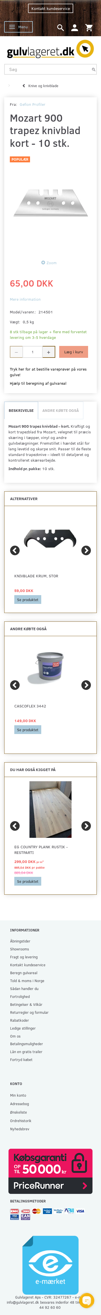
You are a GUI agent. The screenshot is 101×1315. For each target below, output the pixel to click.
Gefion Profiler (32, 104)
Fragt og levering (24, 956)
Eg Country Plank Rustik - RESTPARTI (41, 849)
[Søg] (93, 69)
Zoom (52, 262)
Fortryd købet (21, 1059)
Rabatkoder (19, 1020)
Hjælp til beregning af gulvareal (38, 383)
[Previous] (15, 550)
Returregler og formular (29, 1012)
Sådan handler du (24, 988)
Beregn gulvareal (23, 972)
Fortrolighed (20, 996)
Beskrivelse (21, 410)
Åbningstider (20, 941)
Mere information (25, 299)
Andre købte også (60, 410)
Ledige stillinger (23, 1028)
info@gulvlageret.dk (23, 1302)
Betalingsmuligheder (26, 1043)
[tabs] (60, 27)
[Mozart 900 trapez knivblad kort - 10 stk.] (50, 203)
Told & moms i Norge (27, 980)
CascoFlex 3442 (30, 706)
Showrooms (19, 948)
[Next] (86, 550)
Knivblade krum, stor (36, 575)
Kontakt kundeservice (50, 8)
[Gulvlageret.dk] (50, 47)
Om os (15, 1036)
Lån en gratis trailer (26, 1051)
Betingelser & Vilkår (26, 1004)
